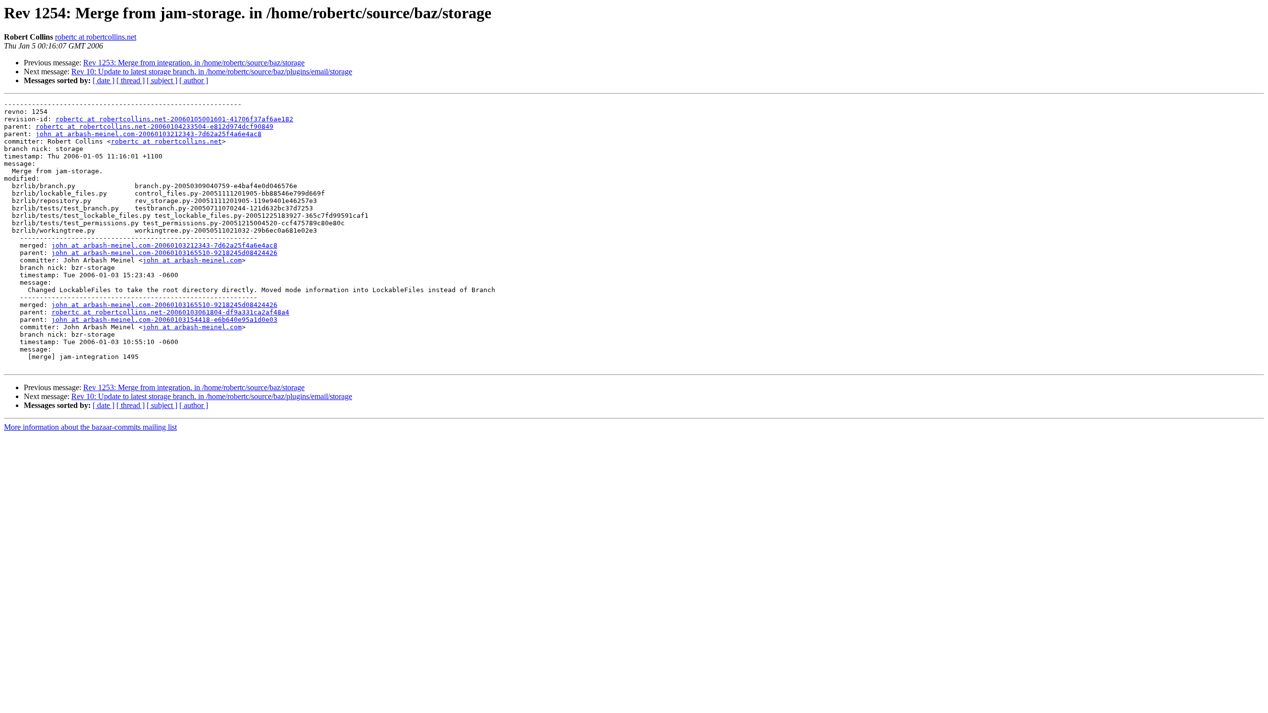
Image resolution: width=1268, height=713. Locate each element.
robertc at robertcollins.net (95, 37)
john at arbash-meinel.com (192, 260)
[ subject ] (162, 80)
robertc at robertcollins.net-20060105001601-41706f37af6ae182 (174, 119)
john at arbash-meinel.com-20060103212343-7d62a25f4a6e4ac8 (149, 134)
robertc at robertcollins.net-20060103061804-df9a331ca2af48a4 (170, 312)
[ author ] (193, 80)
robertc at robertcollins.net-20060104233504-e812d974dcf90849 (154, 126)
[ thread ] (130, 80)
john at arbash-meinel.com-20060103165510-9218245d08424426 (164, 252)
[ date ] (103, 80)
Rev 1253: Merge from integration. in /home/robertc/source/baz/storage (194, 62)
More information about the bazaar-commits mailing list (90, 427)
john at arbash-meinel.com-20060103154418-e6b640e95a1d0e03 (164, 319)
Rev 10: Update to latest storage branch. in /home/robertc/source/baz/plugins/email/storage (211, 71)
